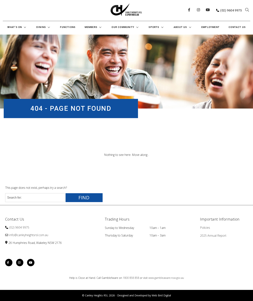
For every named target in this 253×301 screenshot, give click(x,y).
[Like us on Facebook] (190, 10)
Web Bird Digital (161, 295)
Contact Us (237, 27)
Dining (41, 27)
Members (91, 27)
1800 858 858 (131, 278)
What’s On (14, 27)
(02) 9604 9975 (231, 10)
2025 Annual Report (213, 236)
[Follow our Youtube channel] (208, 10)
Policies (205, 228)
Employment (210, 27)
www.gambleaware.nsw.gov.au (166, 278)
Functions (67, 27)
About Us (180, 27)
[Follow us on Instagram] (199, 10)
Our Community (122, 27)
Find (84, 197)
